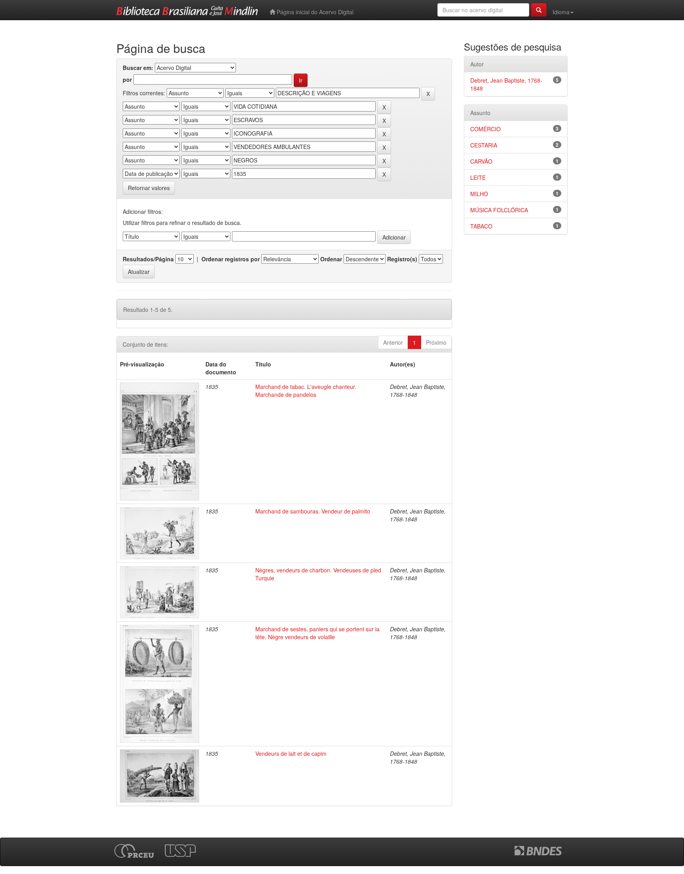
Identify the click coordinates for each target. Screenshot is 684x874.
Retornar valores (149, 188)
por (127, 79)
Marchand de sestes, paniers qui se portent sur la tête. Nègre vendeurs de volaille (317, 633)
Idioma (561, 12)
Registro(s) (402, 259)
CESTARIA (483, 145)
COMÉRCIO (485, 129)
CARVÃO (481, 161)
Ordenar (331, 259)
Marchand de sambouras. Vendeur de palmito (312, 511)
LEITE (478, 177)
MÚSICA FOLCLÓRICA (499, 210)
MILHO (479, 194)
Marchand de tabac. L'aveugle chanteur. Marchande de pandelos (305, 390)
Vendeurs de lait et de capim (291, 753)
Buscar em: (138, 68)
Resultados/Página (148, 259)
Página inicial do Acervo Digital (314, 12)
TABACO (481, 226)
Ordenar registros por (230, 259)
